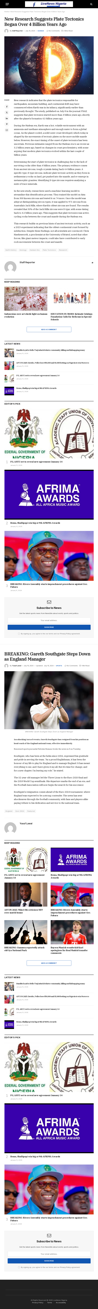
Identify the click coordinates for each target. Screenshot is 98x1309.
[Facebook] (6, 106)
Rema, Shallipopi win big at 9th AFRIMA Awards (36, 388)
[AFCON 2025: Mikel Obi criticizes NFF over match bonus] (25, 895)
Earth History (11, 250)
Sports (59, 666)
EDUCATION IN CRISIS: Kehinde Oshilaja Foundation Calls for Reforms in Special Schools (71, 317)
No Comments (54, 31)
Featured (31, 811)
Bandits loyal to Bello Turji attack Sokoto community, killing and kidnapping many (50, 350)
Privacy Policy (65, 634)
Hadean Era (35, 250)
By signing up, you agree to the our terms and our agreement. (50, 634)
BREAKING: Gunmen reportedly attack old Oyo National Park (24, 949)
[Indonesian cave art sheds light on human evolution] (25, 299)
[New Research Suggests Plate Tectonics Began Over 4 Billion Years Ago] (49, 65)
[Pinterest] (6, 124)
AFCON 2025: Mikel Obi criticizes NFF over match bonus (23, 911)
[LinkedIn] (6, 118)
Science (41, 31)
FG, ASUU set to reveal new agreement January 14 (37, 375)
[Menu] (7, 4)
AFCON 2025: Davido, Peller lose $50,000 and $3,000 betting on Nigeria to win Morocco (52, 363)
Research (63, 250)
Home (6, 12)
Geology (23, 250)
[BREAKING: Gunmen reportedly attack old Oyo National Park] (25, 932)
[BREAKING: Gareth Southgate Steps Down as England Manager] (49, 700)
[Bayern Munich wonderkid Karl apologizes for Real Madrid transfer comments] (72, 932)
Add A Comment (49, 329)
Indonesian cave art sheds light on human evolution (25, 315)
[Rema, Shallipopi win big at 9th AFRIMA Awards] (9, 391)
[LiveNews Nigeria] (49, 4)
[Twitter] (6, 112)
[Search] (91, 4)
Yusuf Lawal (16, 666)
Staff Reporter (17, 31)
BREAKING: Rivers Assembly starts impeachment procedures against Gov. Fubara (48, 585)
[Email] (6, 130)
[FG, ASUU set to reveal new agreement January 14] (9, 378)
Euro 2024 (20, 811)
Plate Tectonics (49, 250)
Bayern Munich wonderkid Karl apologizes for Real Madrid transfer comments (69, 950)
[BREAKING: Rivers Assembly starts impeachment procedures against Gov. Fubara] (49, 556)
